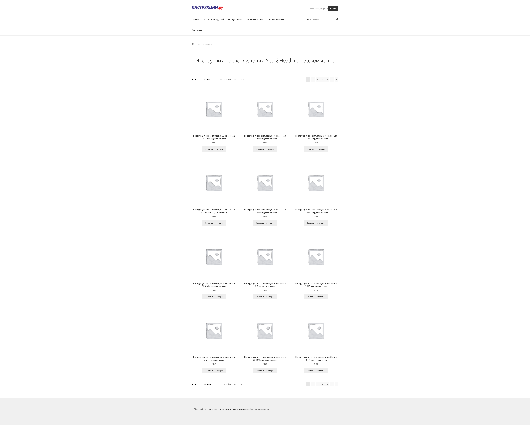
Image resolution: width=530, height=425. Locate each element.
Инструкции (210, 408)
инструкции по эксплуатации (234, 408)
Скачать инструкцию (213, 149)
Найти (333, 8)
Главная (195, 19)
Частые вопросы (254, 19)
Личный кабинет (276, 19)
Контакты (197, 30)
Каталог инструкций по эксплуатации (223, 19)
